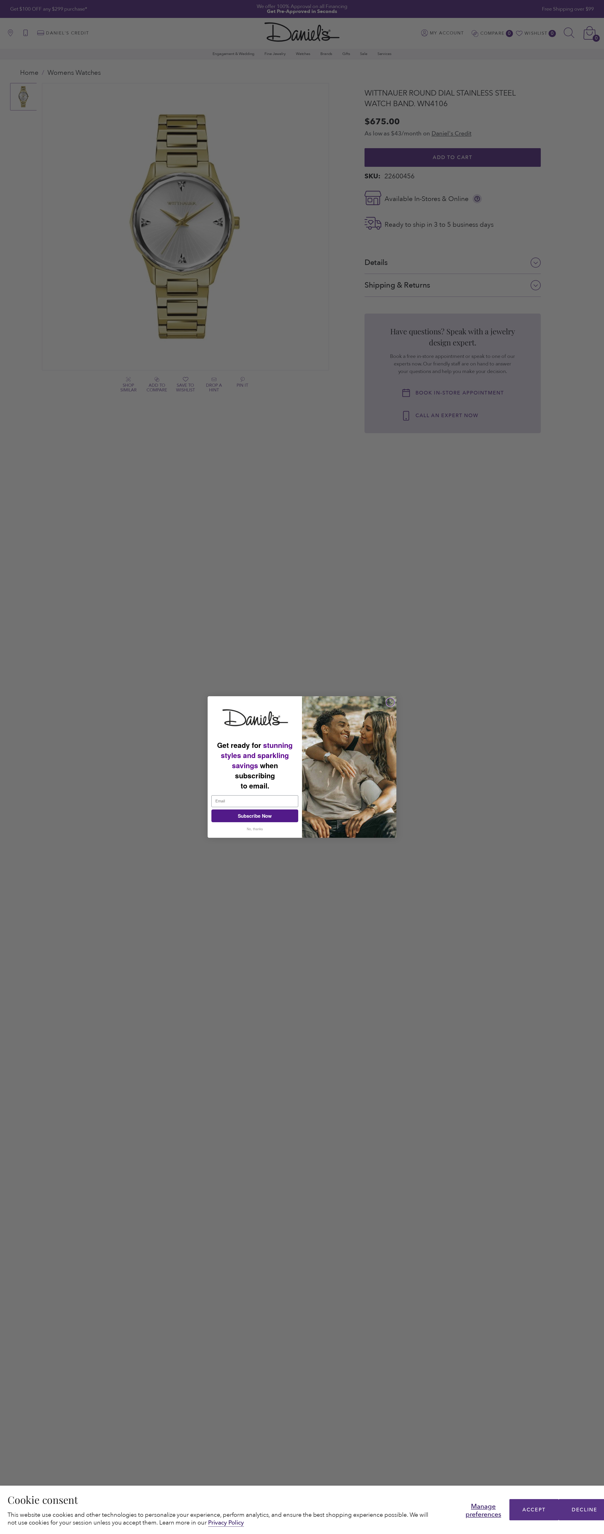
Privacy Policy (226, 1523)
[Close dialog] (390, 702)
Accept (533, 1509)
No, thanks (255, 828)
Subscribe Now (255, 815)
